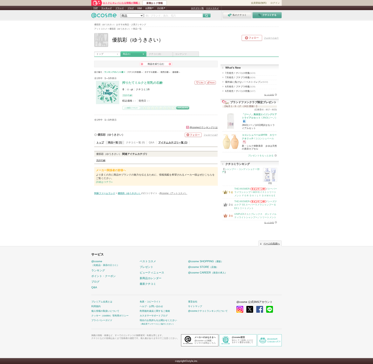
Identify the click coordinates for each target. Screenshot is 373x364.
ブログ (130, 8)
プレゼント (146, 266)
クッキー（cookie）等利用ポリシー (110, 315)
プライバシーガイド (101, 320)
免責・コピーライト (150, 301)
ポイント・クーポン (103, 276)
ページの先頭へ (271, 243)
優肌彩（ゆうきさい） (111, 134)
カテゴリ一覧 (197, 8)
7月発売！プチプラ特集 (240, 77)
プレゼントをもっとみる (261, 155)
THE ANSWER (242, 188)
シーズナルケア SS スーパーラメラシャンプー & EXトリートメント (255, 205)
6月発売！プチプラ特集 (240, 86)
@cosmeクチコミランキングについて (208, 311)
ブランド (119, 8)
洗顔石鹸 (127, 95)
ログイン (275, 3)
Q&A (139, 8)
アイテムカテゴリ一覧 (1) (172, 142)
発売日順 (165, 72)
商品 (126, 54)
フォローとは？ (271, 38)
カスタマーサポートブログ (154, 315)
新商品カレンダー (150, 278)
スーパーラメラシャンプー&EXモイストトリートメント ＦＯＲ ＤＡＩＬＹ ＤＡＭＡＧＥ (255, 192)
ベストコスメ (212, 8)
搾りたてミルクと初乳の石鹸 (142, 82)
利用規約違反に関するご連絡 (155, 311)
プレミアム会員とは (101, 301)
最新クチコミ (148, 283)
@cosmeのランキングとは (204, 127)
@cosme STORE (203, 266)
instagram (239, 309)
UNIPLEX (239, 214)
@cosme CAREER (207, 272)
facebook (259, 309)
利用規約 (96, 306)
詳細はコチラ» (104, 181)
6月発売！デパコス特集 (240, 91)
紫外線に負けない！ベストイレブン (246, 82)
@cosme (105, 263)
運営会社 (192, 301)
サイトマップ (195, 306)
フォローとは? (211, 135)
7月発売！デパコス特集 (240, 73)
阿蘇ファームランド (104, 193)
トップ (99, 54)
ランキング (106, 8)
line (269, 309)
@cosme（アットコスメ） (173, 193)
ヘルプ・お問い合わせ (151, 306)
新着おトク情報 (154, 3)
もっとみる (269, 95)
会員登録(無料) (259, 3)
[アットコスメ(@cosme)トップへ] (104, 16)
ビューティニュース (152, 272)
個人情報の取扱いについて (105, 311)
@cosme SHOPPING (205, 261)
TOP (95, 8)
